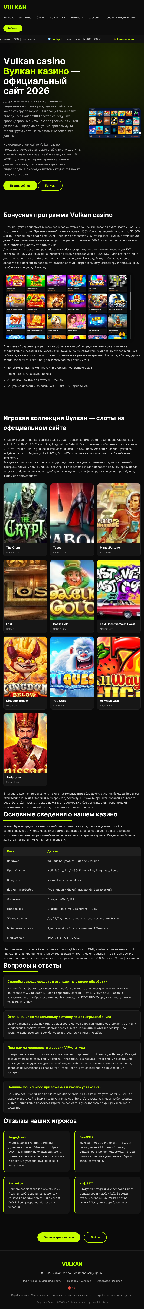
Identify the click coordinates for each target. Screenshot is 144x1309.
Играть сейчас (20, 185)
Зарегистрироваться (59, 1237)
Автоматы (77, 17)
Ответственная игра (109, 1280)
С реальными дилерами (120, 17)
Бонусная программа (17, 17)
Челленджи (57, 17)
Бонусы (50, 185)
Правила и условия (79, 1280)
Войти (95, 1237)
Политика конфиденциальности (41, 1280)
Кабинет (12, 28)
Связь (41, 17)
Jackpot (94, 17)
